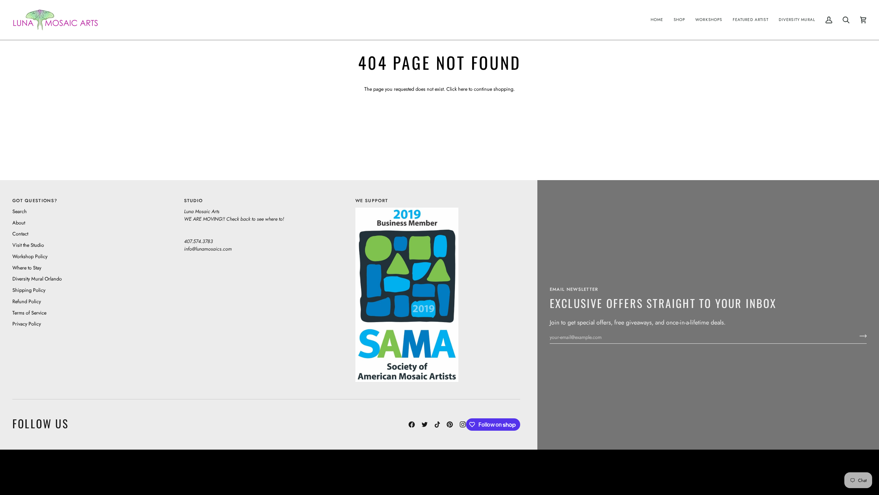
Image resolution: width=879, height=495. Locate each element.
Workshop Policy (29, 256)
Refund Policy (26, 301)
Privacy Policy (26, 323)
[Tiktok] (437, 424)
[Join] (861, 336)
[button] (679, 20)
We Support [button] (371, 200)
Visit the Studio (28, 245)
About (18, 222)
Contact (20, 233)
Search (19, 211)
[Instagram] (463, 424)
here (462, 88)
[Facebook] (412, 424)
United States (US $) (44, 472)
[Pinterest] (450, 424)
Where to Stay (26, 267)
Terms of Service (29, 312)
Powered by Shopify (840, 472)
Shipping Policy (28, 290)
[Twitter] (425, 424)
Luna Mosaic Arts (318, 472)
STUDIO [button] (193, 200)
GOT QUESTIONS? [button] (34, 200)
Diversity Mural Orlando (37, 278)
